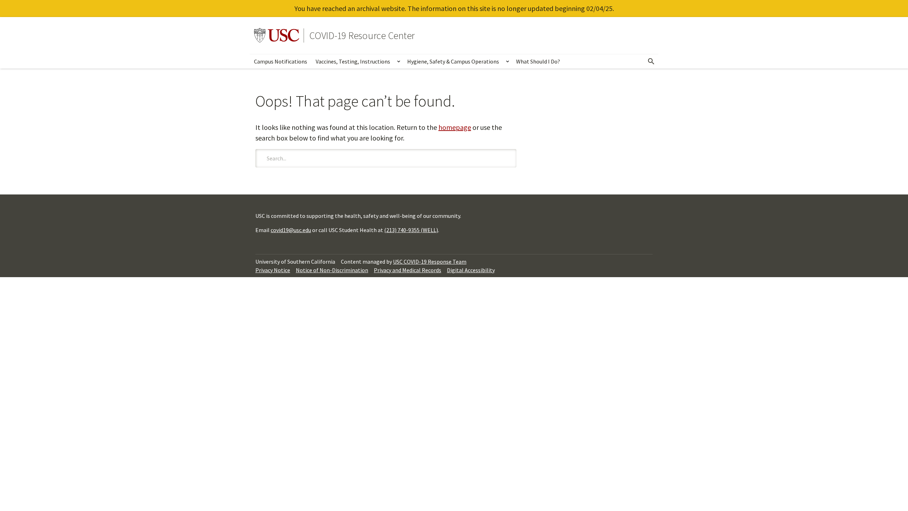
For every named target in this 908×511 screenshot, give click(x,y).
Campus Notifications (280, 61)
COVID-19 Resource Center (362, 35)
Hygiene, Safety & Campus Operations (453, 61)
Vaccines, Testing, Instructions (353, 61)
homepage (454, 127)
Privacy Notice (272, 270)
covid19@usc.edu (291, 229)
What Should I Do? (538, 61)
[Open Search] (651, 61)
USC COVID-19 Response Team (429, 261)
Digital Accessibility (471, 270)
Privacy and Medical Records (407, 270)
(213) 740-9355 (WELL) (411, 229)
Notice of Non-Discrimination (332, 270)
